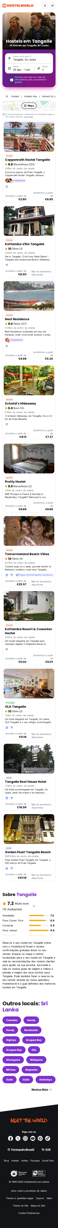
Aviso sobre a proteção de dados (29, 1190)
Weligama (36, 1059)
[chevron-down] (34, 906)
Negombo (31, 1069)
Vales (49, 1198)
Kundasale (31, 1030)
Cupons (40, 1198)
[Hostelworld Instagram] (25, 1138)
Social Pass (48, 1160)
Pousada (10, 703)
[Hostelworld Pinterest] (40, 1138)
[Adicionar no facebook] (10, 1138)
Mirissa (10, 1069)
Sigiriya (11, 1040)
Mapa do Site (38, 1205)
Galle (9, 1079)
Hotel (8, 778)
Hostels (15, 1160)
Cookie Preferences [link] (29, 1213)
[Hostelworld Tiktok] (47, 1138)
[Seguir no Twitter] (17, 1138)
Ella (34, 1049)
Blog (6, 1160)
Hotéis (24, 1160)
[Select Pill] (45, 5)
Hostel (9, 156)
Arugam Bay (34, 1040)
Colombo (11, 1020)
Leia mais (28, 117)
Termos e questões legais (19, 1198)
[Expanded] (7, 96)
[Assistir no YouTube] (32, 1138)
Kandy (31, 1020)
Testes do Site (20, 1205)
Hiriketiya (45, 1079)
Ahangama (13, 1059)
